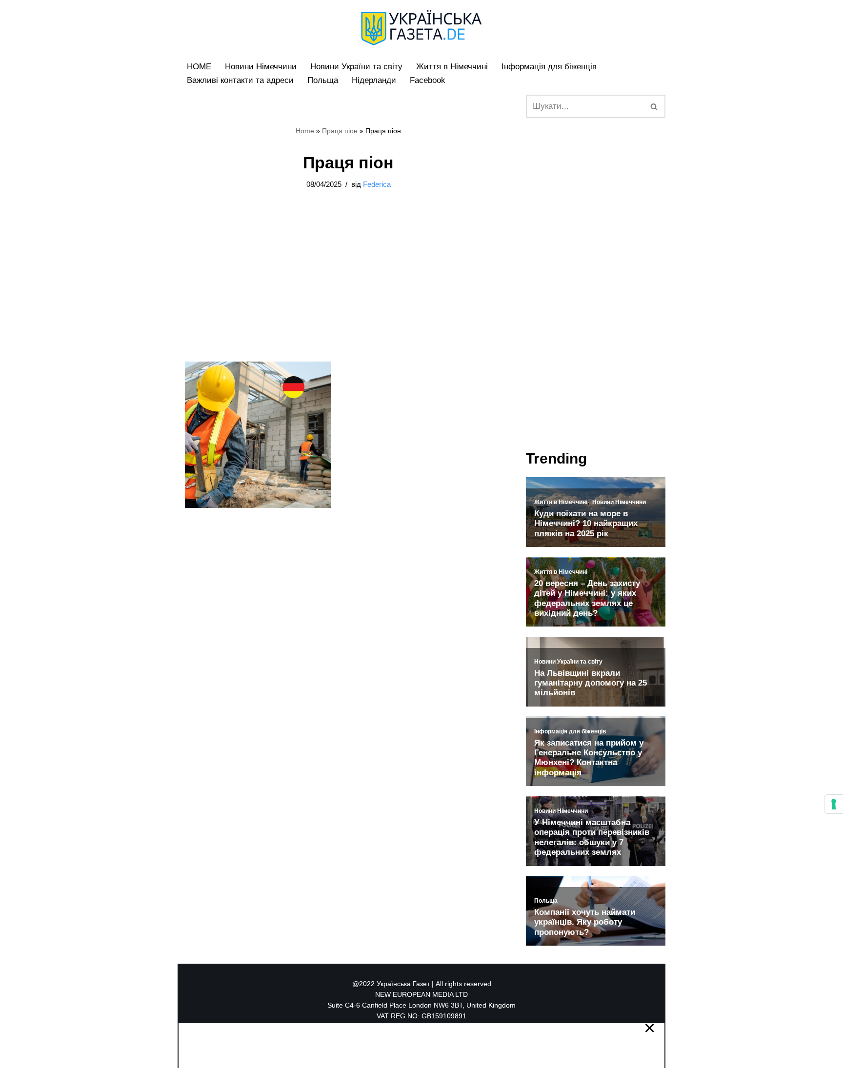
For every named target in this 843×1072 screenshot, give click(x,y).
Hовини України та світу (356, 66)
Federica (377, 184)
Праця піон (340, 131)
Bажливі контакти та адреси (240, 80)
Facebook (427, 80)
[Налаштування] (833, 804)
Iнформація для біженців (549, 66)
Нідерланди (374, 80)
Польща (322, 80)
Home (305, 131)
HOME (199, 66)
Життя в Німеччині (452, 66)
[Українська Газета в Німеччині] (421, 28)
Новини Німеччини (261, 66)
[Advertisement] (104, 146)
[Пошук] (654, 106)
